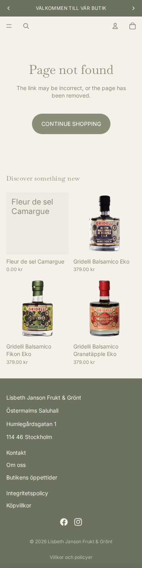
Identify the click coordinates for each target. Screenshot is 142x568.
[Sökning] (26, 26)
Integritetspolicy (27, 492)
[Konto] (115, 26)
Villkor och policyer (71, 557)
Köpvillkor (18, 505)
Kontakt (16, 452)
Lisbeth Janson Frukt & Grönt (80, 541)
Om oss (16, 464)
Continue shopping (71, 123)
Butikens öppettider (31, 477)
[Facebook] (64, 522)
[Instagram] (78, 522)
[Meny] (9, 26)
